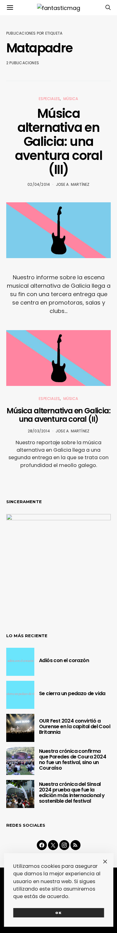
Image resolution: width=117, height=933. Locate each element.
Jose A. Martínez (73, 184)
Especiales (49, 98)
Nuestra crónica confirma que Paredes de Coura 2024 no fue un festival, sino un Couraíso (72, 760)
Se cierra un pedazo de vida (72, 693)
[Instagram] (64, 845)
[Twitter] (53, 845)
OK (58, 912)
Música (70, 98)
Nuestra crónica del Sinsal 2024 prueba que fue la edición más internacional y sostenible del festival (72, 793)
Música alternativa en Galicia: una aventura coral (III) (58, 141)
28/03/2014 (39, 431)
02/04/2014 (38, 184)
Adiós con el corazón (64, 660)
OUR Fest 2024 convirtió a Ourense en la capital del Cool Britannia (74, 726)
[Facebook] (42, 845)
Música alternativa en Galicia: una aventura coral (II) (58, 415)
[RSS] (75, 845)
